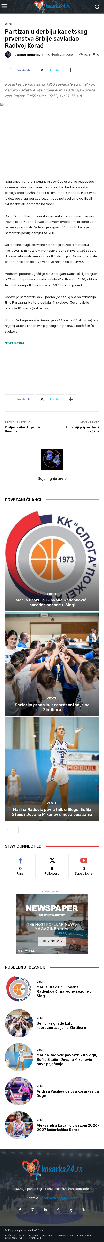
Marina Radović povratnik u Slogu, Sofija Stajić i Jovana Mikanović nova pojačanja (52, 812)
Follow (52, 858)
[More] (71, 70)
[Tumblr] (71, 1210)
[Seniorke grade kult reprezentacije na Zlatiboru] (52, 664)
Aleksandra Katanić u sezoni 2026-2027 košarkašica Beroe (68, 1127)
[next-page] (16, 830)
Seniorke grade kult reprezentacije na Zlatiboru (52, 707)
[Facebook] (19, 1210)
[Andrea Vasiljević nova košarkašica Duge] (19, 1091)
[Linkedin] (45, 1210)
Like (20, 858)
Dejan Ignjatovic (30, 54)
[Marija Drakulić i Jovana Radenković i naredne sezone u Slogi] (52, 559)
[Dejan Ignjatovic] (9, 54)
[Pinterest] (58, 1210)
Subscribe (83, 858)
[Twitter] (84, 1210)
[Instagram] (32, 1210)
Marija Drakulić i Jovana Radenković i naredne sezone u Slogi (52, 602)
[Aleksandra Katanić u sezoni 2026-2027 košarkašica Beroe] (19, 1125)
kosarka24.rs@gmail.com (58, 1198)
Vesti (9, 24)
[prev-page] (8, 830)
